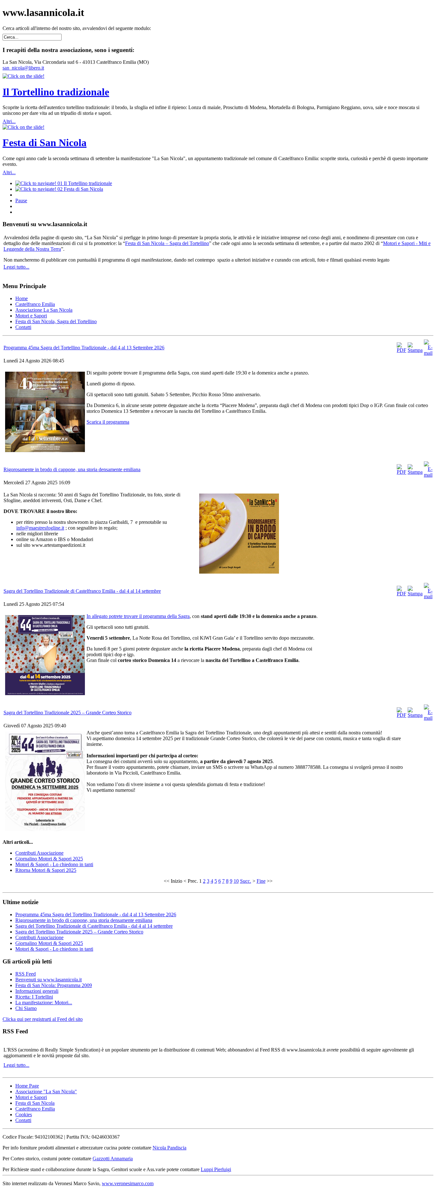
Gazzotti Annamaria (113, 1158)
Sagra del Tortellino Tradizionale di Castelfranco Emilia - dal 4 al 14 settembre (82, 591)
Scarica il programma (107, 422)
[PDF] (401, 350)
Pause (21, 200)
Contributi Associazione (39, 853)
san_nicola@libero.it (23, 68)
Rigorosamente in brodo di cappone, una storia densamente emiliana (72, 469)
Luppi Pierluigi (216, 1169)
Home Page (27, 1086)
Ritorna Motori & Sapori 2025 (45, 870)
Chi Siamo (26, 1008)
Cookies (23, 1114)
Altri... (9, 121)
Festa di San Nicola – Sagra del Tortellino (167, 243)
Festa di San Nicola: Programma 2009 (53, 985)
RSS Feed (25, 974)
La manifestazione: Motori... (43, 1002)
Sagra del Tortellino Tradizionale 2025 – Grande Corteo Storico (68, 712)
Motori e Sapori (31, 1097)
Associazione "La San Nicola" (46, 1091)
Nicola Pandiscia (169, 1147)
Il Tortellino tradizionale (56, 92)
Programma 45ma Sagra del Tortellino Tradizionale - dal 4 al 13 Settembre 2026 (84, 347)
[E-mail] (428, 353)
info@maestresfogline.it (40, 528)
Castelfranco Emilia (35, 1108)
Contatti (23, 1120)
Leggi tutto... (16, 267)
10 (236, 881)
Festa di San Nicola (44, 142)
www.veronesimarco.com (128, 1183)
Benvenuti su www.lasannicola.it (48, 979)
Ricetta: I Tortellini (34, 997)
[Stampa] (415, 350)
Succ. (245, 881)
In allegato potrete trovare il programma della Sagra (138, 616)
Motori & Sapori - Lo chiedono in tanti (54, 864)
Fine (261, 881)
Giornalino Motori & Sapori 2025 (49, 858)
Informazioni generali (36, 991)
